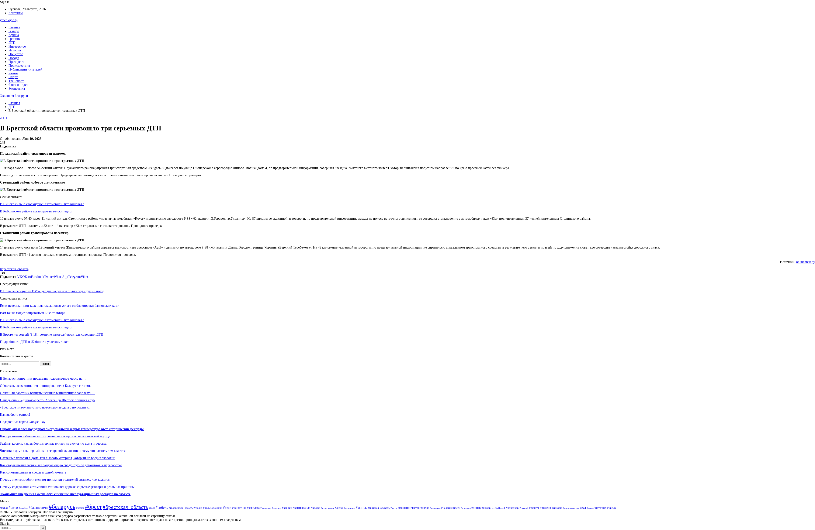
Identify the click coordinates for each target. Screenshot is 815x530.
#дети (227, 507)
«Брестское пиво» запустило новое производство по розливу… (45, 407)
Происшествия (19, 65)
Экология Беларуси (14, 96)
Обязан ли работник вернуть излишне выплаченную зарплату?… (47, 393)
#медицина (349, 508)
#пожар (486, 507)
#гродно (198, 507)
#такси (590, 508)
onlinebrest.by (805, 262)
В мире (13, 31)
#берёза (80, 507)
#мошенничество (409, 507)
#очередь (466, 508)
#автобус (23, 508)
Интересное (17, 46)
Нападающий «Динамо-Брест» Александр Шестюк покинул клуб (47, 400)
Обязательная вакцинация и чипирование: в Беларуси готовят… (47, 385)
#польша (498, 508)
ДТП (11, 42)
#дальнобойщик (212, 507)
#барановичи (38, 508)
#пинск (476, 507)
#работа (534, 507)
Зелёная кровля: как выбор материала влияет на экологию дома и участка (53, 443)
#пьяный (524, 508)
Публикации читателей (25, 69)
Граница (14, 39)
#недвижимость (450, 507)
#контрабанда (301, 507)
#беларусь (62, 506)
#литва (339, 507)
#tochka (4, 508)
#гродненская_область (181, 508)
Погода (13, 58)
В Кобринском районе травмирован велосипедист (36, 211)
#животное (239, 507)
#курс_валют (327, 508)
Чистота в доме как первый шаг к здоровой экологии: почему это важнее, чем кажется (62, 450)
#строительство (571, 508)
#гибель (162, 508)
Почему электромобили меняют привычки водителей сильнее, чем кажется (55, 479)
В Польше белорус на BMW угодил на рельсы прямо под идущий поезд (52, 291)
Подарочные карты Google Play (22, 422)
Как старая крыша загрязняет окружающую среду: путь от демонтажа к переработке (61, 465)
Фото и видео (18, 84)
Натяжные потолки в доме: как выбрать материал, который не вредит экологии (57, 458)
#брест (93, 506)
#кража (315, 507)
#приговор (512, 507)
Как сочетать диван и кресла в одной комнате (33, 472)
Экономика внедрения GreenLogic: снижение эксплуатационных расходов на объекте (65, 494)
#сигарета (557, 507)
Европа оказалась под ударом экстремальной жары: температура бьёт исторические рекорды (72, 429)
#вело (152, 507)
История (14, 50)
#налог (424, 507)
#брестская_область (14, 269)
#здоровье (265, 508)
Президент (16, 62)
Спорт (13, 77)
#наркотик (435, 508)
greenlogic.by (9, 20)
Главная (14, 27)
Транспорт (16, 81)
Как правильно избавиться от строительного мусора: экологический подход (55, 436)
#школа (611, 507)
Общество (15, 54)
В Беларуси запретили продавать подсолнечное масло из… (43, 378)
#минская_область (379, 507)
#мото (394, 508)
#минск (361, 507)
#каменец (276, 508)
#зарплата (253, 507)
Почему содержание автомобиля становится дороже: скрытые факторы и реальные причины (67, 487)
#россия (545, 507)
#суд (583, 507)
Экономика (16, 88)
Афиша (13, 35)
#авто (13, 507)
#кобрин (287, 507)
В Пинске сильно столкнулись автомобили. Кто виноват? (42, 204)
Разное (13, 73)
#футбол (600, 507)
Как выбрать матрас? (15, 414)
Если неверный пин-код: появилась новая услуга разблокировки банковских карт (59, 305)
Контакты (15, 13)
